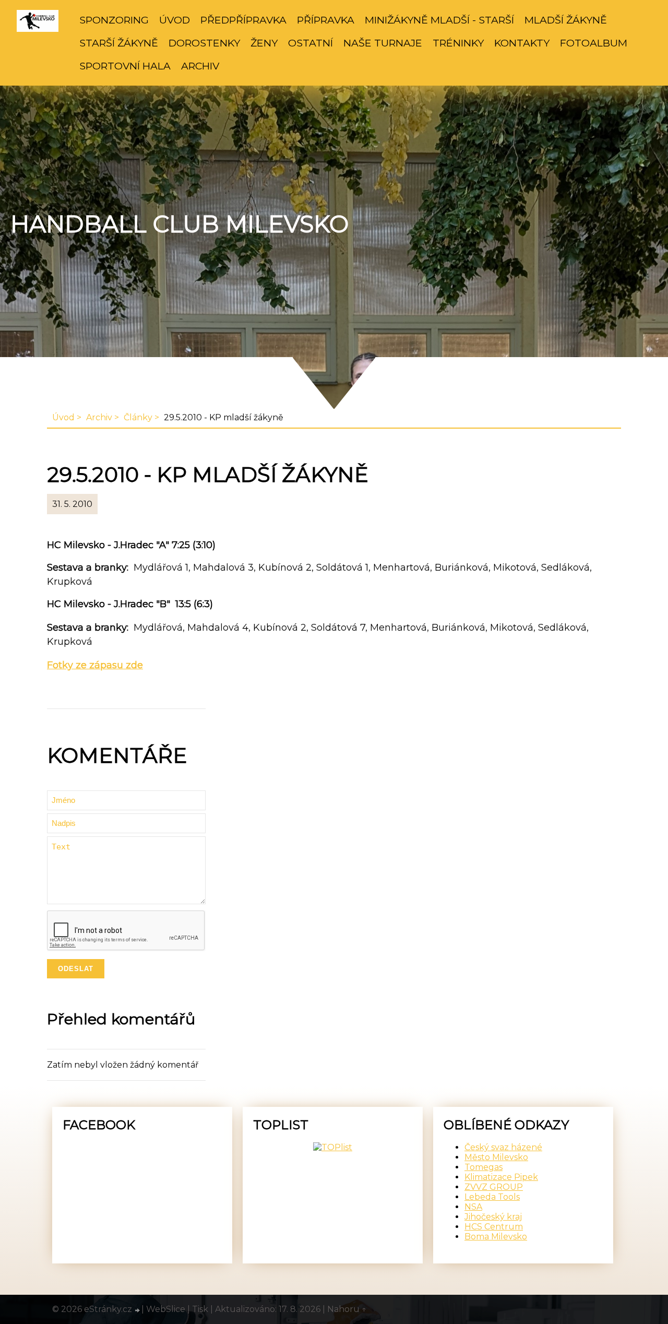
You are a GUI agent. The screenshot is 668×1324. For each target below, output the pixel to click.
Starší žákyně (118, 43)
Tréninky (458, 43)
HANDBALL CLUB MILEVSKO (179, 224)
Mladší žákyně (565, 20)
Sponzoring (114, 20)
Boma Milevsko (495, 1237)
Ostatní (310, 43)
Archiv (200, 66)
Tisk (200, 1309)
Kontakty (522, 43)
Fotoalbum (593, 43)
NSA (473, 1207)
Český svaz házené (503, 1147)
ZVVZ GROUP (493, 1187)
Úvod (174, 20)
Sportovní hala (125, 66)
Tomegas (483, 1167)
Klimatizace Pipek (501, 1177)
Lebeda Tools (492, 1197)
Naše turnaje (382, 43)
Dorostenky (204, 43)
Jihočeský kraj (493, 1217)
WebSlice (165, 1309)
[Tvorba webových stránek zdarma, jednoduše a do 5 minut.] (137, 1310)
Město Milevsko (496, 1157)
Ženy (264, 43)
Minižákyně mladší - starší (439, 20)
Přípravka (325, 20)
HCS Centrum (493, 1227)
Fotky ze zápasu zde (95, 665)
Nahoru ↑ (347, 1309)
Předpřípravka (243, 20)
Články (138, 417)
